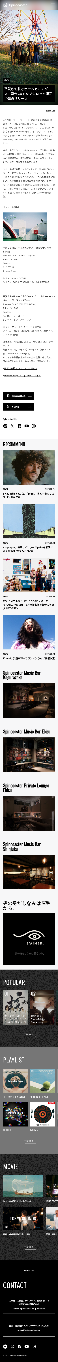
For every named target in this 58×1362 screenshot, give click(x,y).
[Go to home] (15, 4)
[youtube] (26, 427)
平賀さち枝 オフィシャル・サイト (20, 368)
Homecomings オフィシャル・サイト (22, 375)
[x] (12, 427)
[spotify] (5, 427)
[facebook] (19, 427)
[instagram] (33, 427)
